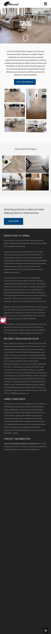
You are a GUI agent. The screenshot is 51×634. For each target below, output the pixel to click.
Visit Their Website (25, 82)
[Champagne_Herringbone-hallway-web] (36, 104)
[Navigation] (45, 4)
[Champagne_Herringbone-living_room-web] (15, 125)
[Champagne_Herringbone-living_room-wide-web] (36, 126)
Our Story (13, 221)
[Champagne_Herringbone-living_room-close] (15, 110)
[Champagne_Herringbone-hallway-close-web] (15, 95)
